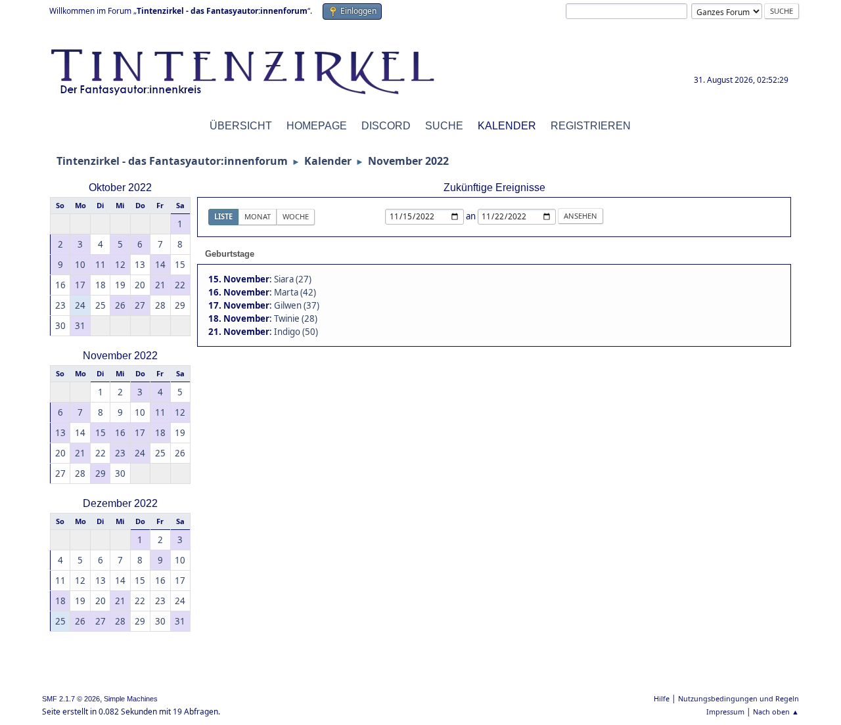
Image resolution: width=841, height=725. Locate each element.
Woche (296, 216)
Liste (223, 216)
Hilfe (662, 698)
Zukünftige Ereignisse (494, 187)
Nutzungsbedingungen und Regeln (738, 698)
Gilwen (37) (296, 305)
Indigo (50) (296, 332)
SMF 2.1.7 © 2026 (71, 699)
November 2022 (120, 355)
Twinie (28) (295, 318)
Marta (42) (295, 292)
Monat (257, 216)
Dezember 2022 (120, 503)
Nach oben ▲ (776, 711)
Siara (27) (292, 279)
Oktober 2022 (120, 187)
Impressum (725, 711)
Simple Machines (131, 699)
